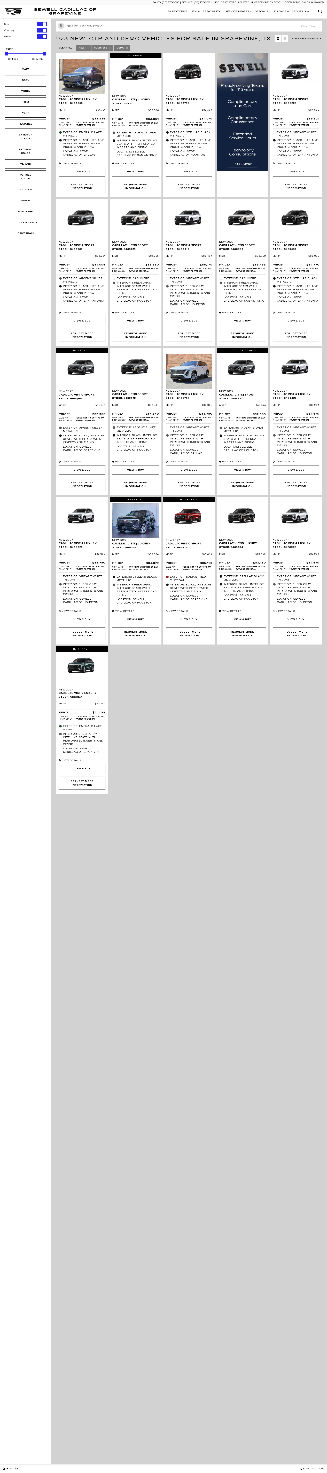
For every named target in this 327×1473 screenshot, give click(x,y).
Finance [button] (280, 12)
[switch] (25, 24)
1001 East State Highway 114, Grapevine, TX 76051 (248, 2)
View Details (71, 163)
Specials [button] (261, 12)
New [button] (195, 12)
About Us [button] (299, 12)
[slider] (6, 53)
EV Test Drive (177, 11)
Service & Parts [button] (237, 12)
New (6, 24)
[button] (320, 11)
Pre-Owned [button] (211, 12)
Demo (7, 36)
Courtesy (9, 30)
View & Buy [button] (82, 171)
